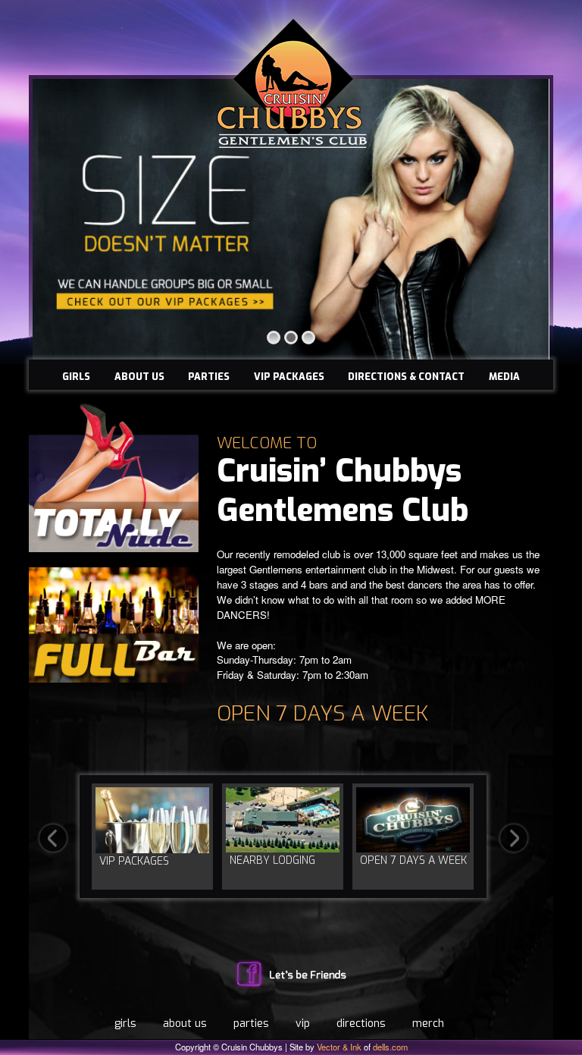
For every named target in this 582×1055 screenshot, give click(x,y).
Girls (76, 376)
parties (251, 1023)
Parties (209, 376)
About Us (139, 376)
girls (125, 1023)
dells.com (390, 1047)
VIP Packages (289, 376)
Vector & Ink (339, 1047)
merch (428, 1023)
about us (185, 1023)
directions (361, 1023)
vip (303, 1023)
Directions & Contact (406, 376)
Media (504, 376)
